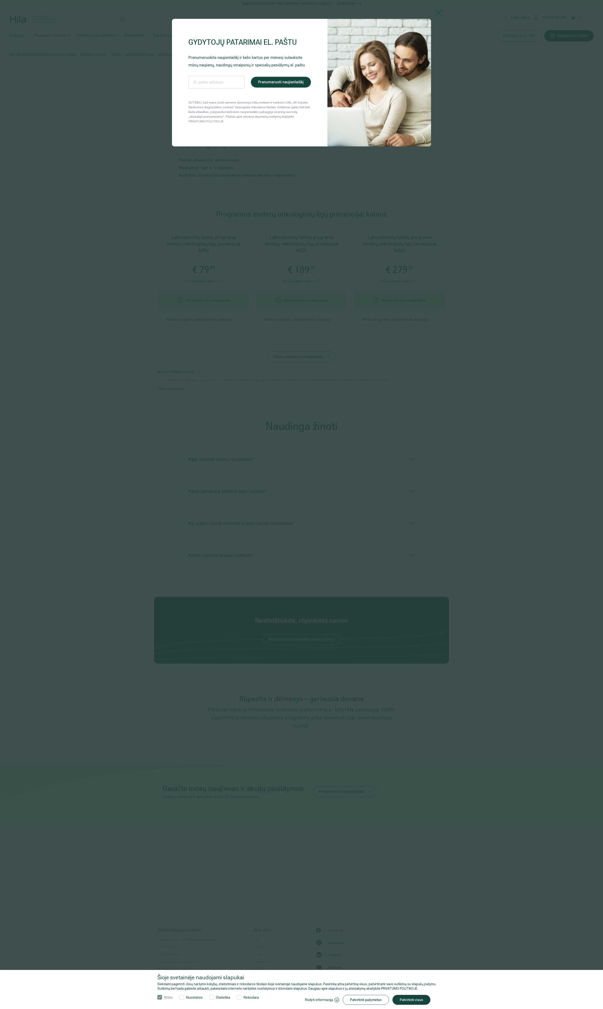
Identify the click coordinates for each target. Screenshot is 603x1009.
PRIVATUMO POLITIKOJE (399, 988)
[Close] (438, 12)
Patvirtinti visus (411, 1000)
